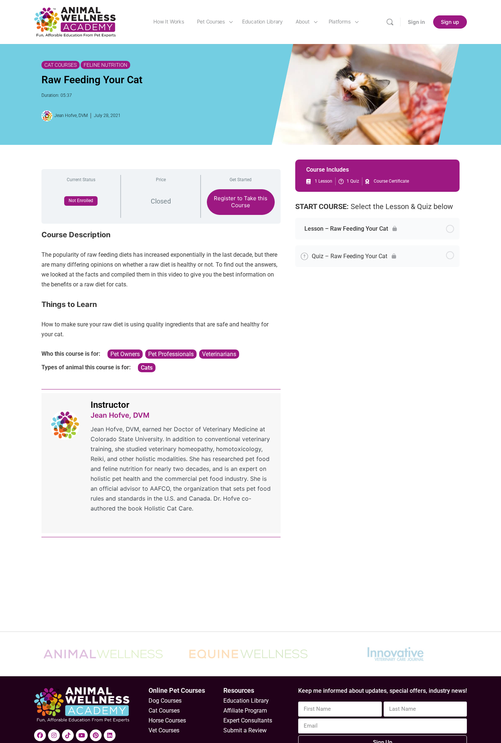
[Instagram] (54, 735)
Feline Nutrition (105, 65)
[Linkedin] (110, 735)
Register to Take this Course (240, 202)
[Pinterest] (96, 735)
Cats (147, 367)
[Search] (390, 22)
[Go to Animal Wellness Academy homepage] (75, 21)
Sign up (450, 22)
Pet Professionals (171, 354)
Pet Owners (125, 354)
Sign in (416, 22)
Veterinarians (219, 354)
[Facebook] (40, 735)
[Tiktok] (68, 735)
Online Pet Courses (177, 690)
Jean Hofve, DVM (120, 415)
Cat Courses (60, 65)
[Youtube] (82, 735)
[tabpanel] (161, 301)
